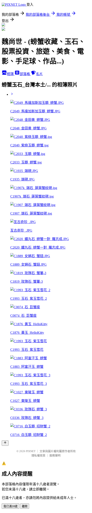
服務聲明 (55, 455)
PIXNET (31, 451)
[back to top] (5, 443)
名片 (39, 74)
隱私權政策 (38, 455)
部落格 (25, 74)
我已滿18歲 (10, 506)
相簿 (11, 74)
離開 (24, 506)
